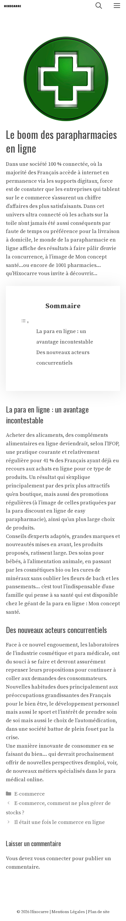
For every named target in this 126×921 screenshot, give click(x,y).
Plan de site (99, 912)
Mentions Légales (68, 912)
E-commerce (29, 794)
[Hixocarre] (12, 6)
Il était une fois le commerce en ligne (59, 822)
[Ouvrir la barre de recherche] (99, 6)
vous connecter (52, 858)
